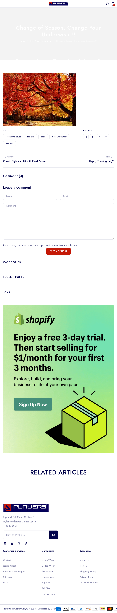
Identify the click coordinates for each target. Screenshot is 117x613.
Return (83, 565)
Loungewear (48, 577)
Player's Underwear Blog (40, 40)
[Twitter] (99, 136)
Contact (7, 560)
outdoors (9, 143)
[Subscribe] (53, 535)
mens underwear (59, 136)
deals (43, 136)
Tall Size (46, 588)
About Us (84, 560)
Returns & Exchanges (14, 571)
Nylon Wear (48, 560)
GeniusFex (56, 608)
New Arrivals (48, 594)
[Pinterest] (106, 136)
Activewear (47, 571)
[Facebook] (92, 136)
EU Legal (7, 577)
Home (22, 40)
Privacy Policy (87, 577)
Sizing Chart (9, 565)
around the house (13, 136)
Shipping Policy (88, 571)
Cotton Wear (48, 565)
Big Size (46, 582)
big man (30, 136)
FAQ (5, 582)
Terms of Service (89, 582)
